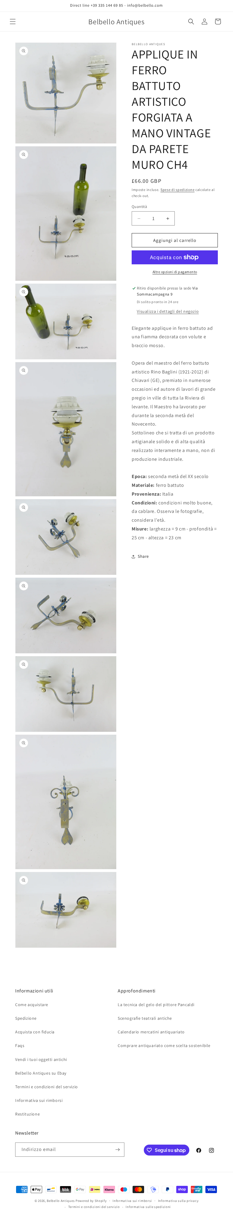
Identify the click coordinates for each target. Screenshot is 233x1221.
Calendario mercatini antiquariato (151, 1032)
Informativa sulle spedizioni (148, 1207)
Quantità (139, 206)
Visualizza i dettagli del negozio (168, 311)
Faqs (19, 1045)
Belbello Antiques (61, 1201)
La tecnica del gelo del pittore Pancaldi (156, 1004)
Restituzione (27, 1114)
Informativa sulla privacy (178, 1201)
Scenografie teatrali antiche (145, 1018)
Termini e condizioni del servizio (46, 1086)
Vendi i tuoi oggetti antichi (41, 1059)
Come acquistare (31, 1004)
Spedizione (26, 1018)
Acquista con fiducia (35, 1032)
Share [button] (143, 556)
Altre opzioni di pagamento (175, 271)
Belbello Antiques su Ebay (40, 1073)
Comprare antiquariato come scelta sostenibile (164, 1045)
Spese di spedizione (177, 189)
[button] (12, 21)
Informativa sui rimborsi (38, 1100)
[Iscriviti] (117, 1149)
